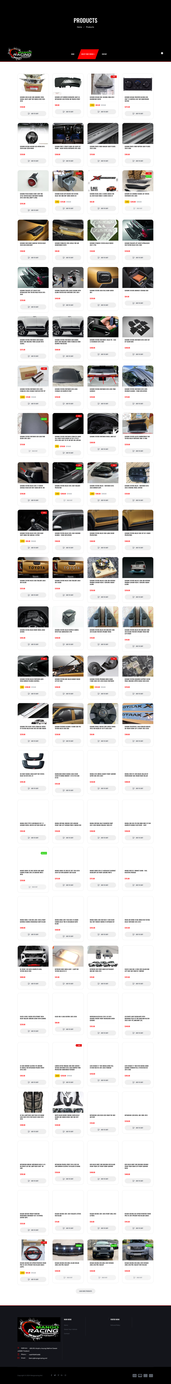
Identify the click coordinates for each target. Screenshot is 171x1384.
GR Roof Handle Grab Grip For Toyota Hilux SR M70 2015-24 (32, 775)
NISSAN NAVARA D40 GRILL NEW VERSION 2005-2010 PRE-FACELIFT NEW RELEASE (137, 1264)
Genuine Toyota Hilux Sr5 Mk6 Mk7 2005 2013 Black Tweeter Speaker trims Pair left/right (137, 632)
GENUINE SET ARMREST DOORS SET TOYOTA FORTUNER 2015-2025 (137, 195)
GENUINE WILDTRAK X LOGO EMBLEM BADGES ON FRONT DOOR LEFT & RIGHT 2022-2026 (137, 727)
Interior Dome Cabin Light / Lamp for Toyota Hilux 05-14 (67, 970)
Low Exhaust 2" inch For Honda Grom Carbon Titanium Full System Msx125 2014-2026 (137, 1068)
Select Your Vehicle (70, 1329)
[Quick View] (20, 85)
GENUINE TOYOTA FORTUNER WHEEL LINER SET (103, 436)
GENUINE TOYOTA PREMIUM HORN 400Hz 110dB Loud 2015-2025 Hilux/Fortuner (102, 680)
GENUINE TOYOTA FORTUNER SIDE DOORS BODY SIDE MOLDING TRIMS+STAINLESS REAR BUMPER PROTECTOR (68, 342)
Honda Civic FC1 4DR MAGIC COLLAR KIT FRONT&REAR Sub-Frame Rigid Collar (136, 775)
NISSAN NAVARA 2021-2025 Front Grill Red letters (103, 1215)
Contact (67, 1333)
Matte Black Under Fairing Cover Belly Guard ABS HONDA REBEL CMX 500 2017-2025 (67, 1117)
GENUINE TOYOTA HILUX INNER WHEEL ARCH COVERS (32, 631)
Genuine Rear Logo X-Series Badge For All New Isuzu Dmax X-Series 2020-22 (102, 195)
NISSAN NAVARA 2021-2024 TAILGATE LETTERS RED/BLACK (68, 1215)
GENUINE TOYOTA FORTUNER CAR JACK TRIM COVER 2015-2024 (32, 437)
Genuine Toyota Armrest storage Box (136, 290)
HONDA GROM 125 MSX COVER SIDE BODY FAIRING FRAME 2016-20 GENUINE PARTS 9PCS (32, 872)
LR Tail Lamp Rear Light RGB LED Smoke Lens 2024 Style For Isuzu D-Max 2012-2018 (32, 1117)
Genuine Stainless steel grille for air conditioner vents (67, 244)
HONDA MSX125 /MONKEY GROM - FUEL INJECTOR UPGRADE (136, 871)
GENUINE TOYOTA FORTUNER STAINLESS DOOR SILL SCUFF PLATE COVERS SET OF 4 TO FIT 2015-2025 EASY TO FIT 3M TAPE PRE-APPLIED (68, 438)
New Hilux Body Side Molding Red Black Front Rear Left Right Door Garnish (102, 1165)
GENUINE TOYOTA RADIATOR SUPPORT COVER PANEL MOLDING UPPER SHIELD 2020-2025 (137, 680)
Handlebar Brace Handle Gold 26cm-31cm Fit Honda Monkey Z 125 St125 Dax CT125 (67, 776)
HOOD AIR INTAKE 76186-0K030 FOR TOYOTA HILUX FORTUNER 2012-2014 (137, 921)
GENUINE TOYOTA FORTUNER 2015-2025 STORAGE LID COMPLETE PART (66, 390)
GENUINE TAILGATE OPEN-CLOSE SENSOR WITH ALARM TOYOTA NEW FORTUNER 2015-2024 (68, 291)
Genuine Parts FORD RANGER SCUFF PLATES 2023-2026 (103, 147)
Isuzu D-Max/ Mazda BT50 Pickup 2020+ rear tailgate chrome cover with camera (33, 1017)
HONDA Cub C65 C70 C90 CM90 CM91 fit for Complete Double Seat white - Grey (138, 824)
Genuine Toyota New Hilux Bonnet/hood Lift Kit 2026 (67, 680)
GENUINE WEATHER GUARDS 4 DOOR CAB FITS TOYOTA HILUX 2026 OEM (68, 727)
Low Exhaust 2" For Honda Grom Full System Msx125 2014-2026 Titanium (102, 1067)
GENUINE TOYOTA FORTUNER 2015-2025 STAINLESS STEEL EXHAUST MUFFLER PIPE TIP (32, 390)
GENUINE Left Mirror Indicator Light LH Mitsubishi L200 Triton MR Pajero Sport (67, 98)
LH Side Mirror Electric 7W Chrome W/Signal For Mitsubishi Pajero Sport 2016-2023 (32, 1068)
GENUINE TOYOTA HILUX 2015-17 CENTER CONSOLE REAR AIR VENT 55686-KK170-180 (32, 487)
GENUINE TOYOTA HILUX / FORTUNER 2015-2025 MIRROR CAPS (102, 487)
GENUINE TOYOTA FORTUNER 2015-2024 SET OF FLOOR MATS (137, 341)
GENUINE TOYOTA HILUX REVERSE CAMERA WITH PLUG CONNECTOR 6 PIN (67, 631)
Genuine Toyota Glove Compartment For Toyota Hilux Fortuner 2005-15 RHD (137, 437)
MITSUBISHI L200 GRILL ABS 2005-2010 (136, 1115)
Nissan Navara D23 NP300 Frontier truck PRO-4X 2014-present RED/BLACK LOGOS (138, 1215)
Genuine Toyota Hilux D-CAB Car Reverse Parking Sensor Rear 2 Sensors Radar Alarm (102, 582)
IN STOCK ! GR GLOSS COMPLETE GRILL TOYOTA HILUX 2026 (31, 970)
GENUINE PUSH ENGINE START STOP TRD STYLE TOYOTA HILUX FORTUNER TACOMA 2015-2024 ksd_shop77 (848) (31, 195)
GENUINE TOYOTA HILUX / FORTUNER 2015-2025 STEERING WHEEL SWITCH (137, 487)
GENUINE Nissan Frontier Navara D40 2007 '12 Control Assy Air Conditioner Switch (137, 99)
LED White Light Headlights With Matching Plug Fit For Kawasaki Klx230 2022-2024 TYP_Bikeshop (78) (137, 1018)
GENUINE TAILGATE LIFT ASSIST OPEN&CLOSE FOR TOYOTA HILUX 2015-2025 (137, 244)
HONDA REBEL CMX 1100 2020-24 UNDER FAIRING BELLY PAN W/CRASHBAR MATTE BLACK (66, 922)
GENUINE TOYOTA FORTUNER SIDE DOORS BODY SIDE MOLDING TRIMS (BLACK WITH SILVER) (32, 342)
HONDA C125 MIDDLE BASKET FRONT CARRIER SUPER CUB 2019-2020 (103, 775)
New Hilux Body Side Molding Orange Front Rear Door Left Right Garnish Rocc (136, 1166)
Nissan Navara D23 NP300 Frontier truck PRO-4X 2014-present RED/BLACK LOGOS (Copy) (33, 1265)
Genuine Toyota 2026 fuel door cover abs (102, 291)
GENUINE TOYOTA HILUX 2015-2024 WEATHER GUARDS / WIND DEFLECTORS (67, 534)
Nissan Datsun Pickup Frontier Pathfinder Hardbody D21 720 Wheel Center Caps (31, 1215)
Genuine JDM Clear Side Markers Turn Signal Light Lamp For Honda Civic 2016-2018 (32, 99)
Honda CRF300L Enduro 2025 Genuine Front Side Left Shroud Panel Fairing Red (68, 824)
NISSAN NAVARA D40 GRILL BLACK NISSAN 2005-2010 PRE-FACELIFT (67, 1264)
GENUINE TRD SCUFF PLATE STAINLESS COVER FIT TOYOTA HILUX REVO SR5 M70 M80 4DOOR (33, 727)
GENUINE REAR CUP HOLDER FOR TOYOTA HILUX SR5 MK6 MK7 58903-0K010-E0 (66, 195)
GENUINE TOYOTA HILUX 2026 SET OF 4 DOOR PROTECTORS (137, 534)
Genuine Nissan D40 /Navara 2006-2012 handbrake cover (102, 98)
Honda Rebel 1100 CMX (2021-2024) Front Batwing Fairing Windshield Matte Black (33, 921)
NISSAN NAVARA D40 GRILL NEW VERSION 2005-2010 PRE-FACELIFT (102, 1264)
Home (79, 27)
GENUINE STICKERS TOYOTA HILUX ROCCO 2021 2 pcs (101, 244)
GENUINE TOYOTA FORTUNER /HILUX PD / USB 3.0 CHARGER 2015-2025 (103, 341)
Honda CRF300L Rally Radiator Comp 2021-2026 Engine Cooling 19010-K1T (101, 824)
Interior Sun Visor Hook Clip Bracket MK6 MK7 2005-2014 (102, 970)
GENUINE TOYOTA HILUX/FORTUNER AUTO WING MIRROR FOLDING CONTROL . (32, 680)
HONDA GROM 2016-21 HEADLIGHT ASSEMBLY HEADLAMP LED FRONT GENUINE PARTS (103, 871)
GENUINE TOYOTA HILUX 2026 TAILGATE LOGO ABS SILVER (67, 581)
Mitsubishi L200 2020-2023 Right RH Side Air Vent (102, 1116)
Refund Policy (115, 1325)
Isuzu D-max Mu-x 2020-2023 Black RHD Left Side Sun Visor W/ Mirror (137, 970)
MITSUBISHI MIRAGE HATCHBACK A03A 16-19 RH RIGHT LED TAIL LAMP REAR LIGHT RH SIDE (32, 1166)
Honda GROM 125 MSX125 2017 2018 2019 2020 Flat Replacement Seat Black (67, 871)
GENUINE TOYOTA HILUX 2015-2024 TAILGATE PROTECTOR (67, 487)
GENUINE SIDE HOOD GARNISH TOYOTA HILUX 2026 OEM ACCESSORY (33, 244)
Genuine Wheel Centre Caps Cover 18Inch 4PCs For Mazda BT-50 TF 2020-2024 (103, 727)
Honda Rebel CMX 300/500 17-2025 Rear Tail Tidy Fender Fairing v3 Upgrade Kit (102, 921)
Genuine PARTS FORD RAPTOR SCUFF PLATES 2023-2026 (137, 147)
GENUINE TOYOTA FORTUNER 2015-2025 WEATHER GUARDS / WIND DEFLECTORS (136, 390)
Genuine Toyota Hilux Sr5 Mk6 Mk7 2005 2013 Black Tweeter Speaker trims (102, 631)
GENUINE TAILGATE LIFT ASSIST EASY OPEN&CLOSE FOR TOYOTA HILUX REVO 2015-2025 (33, 292)
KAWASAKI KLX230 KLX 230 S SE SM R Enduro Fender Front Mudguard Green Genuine (102, 1018)
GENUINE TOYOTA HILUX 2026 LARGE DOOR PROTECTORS (102, 534)
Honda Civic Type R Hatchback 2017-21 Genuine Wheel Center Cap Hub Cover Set (33, 824)
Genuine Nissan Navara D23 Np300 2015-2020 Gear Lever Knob (32, 147)
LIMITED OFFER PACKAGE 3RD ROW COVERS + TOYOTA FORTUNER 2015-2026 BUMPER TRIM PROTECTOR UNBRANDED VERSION (67, 1068)
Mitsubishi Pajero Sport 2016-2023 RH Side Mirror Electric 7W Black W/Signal (67, 1165)
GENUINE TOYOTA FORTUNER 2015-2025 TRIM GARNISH (103, 390)
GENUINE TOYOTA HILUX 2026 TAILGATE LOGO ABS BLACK (32, 581)
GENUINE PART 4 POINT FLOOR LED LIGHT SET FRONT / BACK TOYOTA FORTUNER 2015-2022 (68, 147)
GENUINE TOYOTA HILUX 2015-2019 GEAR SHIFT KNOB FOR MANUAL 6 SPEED (31, 534)
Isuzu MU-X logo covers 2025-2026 (66, 1016)
